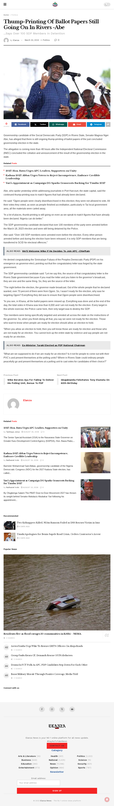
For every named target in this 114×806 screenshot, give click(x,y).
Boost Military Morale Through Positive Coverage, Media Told (44, 674)
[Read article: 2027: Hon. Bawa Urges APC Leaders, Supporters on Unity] (95, 437)
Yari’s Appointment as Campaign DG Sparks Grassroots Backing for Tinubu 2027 (55, 183)
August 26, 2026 (31, 432)
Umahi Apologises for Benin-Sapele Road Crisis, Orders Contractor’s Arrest (58, 534)
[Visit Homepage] (55, 4)
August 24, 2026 (30, 460)
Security (82, 764)
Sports (81, 767)
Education (26, 764)
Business (26, 760)
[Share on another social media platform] (108, 124)
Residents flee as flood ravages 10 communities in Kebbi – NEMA (42, 633)
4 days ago (24, 526)
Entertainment (26, 767)
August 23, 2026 (30, 487)
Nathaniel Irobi (12, 460)
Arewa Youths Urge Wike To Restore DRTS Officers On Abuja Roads (47, 646)
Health (54, 756)
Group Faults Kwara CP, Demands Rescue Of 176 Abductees (42, 655)
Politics (14, 15)
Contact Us (57, 746)
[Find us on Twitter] (62, 709)
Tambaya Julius (13, 432)
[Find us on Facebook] (42, 709)
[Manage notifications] (107, 799)
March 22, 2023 (32, 40)
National (53, 760)
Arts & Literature (27, 756)
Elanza (16, 40)
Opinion (54, 767)
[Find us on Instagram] (52, 709)
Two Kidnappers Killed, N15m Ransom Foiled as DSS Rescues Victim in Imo (58, 522)
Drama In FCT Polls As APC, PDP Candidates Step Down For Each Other (49, 665)
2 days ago (24, 538)
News (53, 764)
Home (6, 15)
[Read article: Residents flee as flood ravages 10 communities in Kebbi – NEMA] (57, 592)
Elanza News (46, 801)
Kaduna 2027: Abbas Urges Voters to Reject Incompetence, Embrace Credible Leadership (36, 455)
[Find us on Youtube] (72, 709)
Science (82, 760)
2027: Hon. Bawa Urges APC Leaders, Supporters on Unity (41, 170)
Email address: (38, 778)
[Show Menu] (5, 4)
